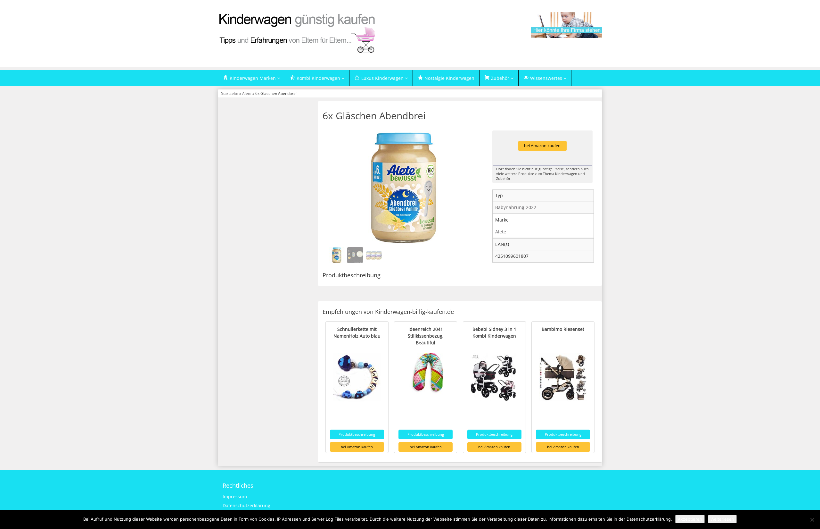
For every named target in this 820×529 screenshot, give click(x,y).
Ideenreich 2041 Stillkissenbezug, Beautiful (426, 336)
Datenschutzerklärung (246, 505)
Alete (246, 93)
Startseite (229, 93)
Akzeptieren (690, 519)
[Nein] (812, 519)
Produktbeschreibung (357, 434)
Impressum (235, 496)
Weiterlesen (722, 519)
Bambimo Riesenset (563, 329)
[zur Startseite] (298, 33)
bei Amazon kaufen (542, 145)
